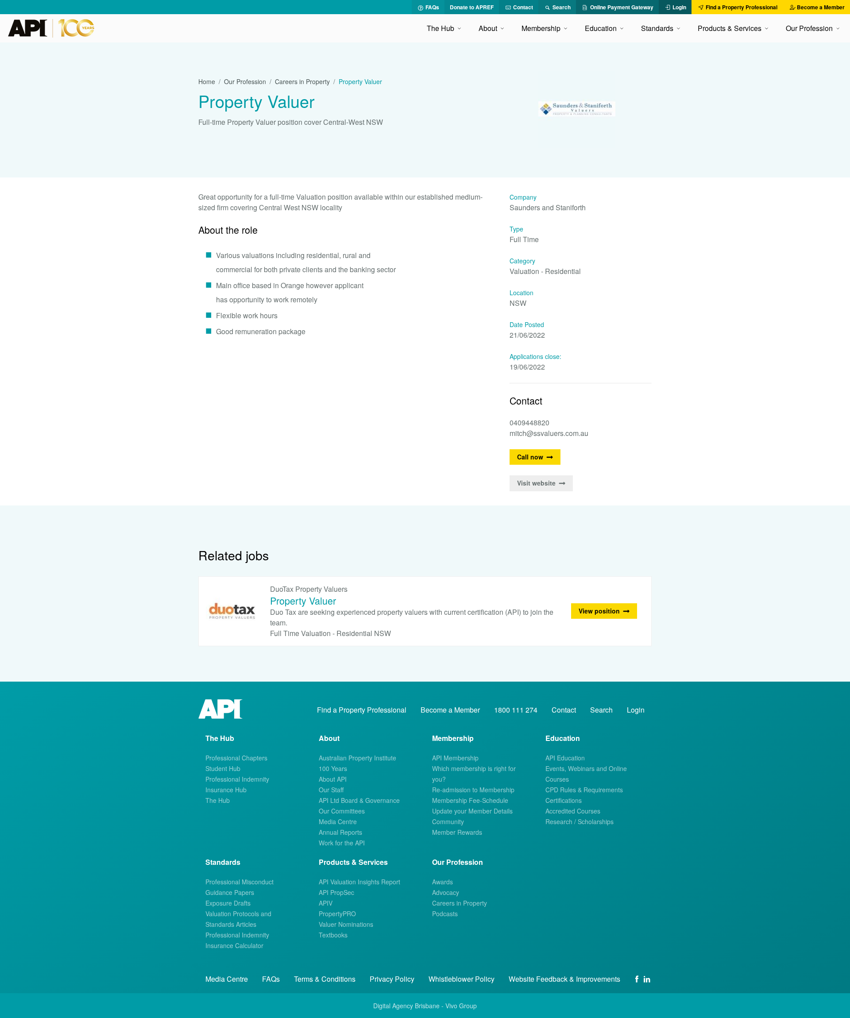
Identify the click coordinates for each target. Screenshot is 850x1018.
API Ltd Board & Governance (359, 800)
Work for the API (342, 842)
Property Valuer (303, 600)
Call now (530, 456)
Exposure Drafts (228, 902)
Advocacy (445, 892)
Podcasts (445, 913)
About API (333, 779)
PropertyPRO (337, 913)
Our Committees (342, 810)
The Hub (217, 800)
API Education (565, 757)
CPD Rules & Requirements (584, 789)
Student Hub (222, 768)
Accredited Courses (572, 810)
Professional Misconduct (239, 881)
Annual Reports (340, 832)
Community (448, 821)
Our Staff (331, 789)
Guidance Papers (229, 892)
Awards (442, 881)
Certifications (563, 800)
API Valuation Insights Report (359, 881)
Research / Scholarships (579, 821)
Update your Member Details (472, 810)
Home (206, 81)
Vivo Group (461, 1005)
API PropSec (336, 892)
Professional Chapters (236, 757)
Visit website (536, 482)
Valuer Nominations (346, 924)
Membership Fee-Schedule (470, 800)
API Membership (455, 757)
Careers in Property (302, 81)
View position (599, 610)
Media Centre (338, 821)
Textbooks (333, 934)
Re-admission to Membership (473, 789)
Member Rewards (457, 832)
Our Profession (245, 81)
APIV (325, 902)
